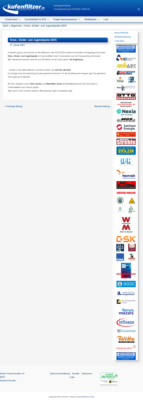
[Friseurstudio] (126, 185)
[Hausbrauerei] (120, 200)
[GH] (120, 247)
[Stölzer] (126, 150)
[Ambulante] (126, 134)
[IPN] (126, 162)
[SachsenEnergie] (126, 127)
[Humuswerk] (126, 96)
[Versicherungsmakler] (126, 301)
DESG (2, 377)
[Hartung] (126, 283)
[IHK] (126, 270)
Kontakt (75, 373)
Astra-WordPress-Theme (86, 397)
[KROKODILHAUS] (132, 257)
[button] (139, 9)
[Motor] (126, 120)
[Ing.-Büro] (126, 293)
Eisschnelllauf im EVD (35, 19)
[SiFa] (132, 200)
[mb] (126, 65)
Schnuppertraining (62, 5)
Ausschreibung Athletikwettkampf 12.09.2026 (122, 36)
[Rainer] (126, 331)
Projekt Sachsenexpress (65, 19)
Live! (106, 19)
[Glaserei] (132, 79)
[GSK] (126, 239)
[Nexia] (126, 112)
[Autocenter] (126, 141)
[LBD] (120, 209)
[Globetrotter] (126, 348)
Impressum (86, 373)
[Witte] (126, 339)
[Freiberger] (120, 79)
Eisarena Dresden (8, 380)
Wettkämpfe (90, 19)
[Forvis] (126, 311)
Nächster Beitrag (103, 106)
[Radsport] (126, 72)
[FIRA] (120, 257)
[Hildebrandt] (126, 88)
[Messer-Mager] (126, 192)
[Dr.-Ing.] (126, 174)
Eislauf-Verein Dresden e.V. (12, 373)
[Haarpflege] (132, 247)
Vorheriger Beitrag (12, 106)
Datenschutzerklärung (60, 373)
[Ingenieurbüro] (126, 57)
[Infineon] (126, 322)
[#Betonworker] (126, 104)
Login (72, 377)
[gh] (132, 209)
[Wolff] (126, 224)
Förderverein (11, 19)
